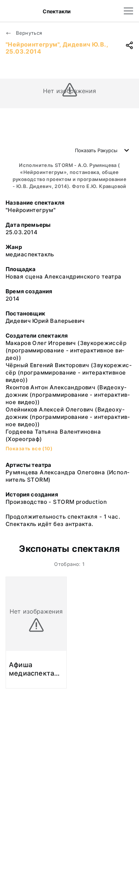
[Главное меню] (128, 11)
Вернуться (28, 33)
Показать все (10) (29, 448)
